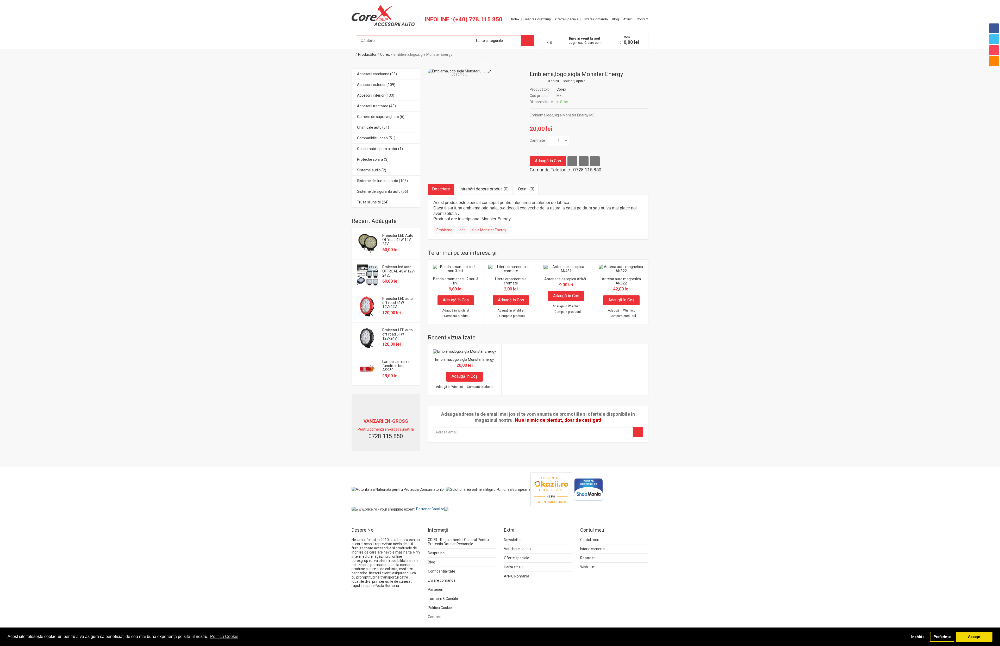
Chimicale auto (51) (373, 127)
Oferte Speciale (566, 19)
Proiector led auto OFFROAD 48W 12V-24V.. (398, 271)
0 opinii (553, 81)
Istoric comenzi (592, 549)
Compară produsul (457, 316)
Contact (642, 19)
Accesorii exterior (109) (376, 85)
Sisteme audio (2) (371, 170)
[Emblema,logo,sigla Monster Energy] (459, 71)
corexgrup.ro (362, 560)
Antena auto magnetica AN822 (621, 281)
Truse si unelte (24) (373, 202)
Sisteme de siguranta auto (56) (382, 191)
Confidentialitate (441, 571)
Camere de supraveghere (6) (380, 117)
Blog (615, 19)
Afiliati (628, 19)
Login (573, 43)
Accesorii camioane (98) (377, 74)
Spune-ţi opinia (574, 81)
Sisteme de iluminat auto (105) (382, 181)
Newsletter (513, 540)
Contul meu (589, 540)
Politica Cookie (440, 608)
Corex (385, 54)
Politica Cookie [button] (224, 636)
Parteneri (435, 589)
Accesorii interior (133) (375, 95)
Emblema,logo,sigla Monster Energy (422, 54)
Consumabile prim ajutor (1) (380, 149)
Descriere (441, 189)
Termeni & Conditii (443, 599)
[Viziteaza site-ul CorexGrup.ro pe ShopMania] (589, 489)
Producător (367, 54)
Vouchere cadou (517, 549)
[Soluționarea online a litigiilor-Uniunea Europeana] (488, 489)
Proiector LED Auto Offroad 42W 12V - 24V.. (397, 239)
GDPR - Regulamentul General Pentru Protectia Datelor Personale (458, 542)
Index (515, 19)
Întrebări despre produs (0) (484, 189)
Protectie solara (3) (373, 159)
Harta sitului (513, 567)
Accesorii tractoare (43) (376, 106)
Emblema (444, 230)
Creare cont (593, 43)
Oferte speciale (516, 558)
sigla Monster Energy (489, 230)
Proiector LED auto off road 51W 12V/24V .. (397, 302)
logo (462, 230)
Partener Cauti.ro (430, 509)
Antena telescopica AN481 (566, 279)
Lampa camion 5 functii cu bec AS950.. (396, 365)
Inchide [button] (917, 637)
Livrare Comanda (595, 19)
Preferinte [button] (942, 637)
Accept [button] (974, 637)
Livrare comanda (441, 580)
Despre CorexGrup (537, 19)
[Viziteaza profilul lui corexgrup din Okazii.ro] (551, 489)
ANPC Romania (516, 576)
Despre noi (436, 553)
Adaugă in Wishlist (455, 310)
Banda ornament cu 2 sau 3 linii (455, 281)
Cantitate (537, 140)
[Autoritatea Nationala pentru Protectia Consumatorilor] (398, 489)
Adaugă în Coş (548, 160)
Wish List (587, 567)
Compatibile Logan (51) (376, 138)
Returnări (588, 558)
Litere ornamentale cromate (511, 281)
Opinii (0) (526, 189)
